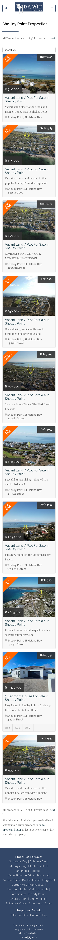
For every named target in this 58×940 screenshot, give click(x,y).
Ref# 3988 (46, 56)
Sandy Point (37, 894)
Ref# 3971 (46, 279)
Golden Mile (19, 884)
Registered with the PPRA (29, 929)
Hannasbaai (36, 884)
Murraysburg (18, 866)
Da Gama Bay (11, 880)
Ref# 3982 (46, 203)
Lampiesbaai (19, 894)
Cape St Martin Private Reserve (28, 875)
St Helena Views (16, 903)
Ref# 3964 (46, 354)
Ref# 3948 (46, 655)
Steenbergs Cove (40, 903)
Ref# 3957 (46, 429)
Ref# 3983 (46, 128)
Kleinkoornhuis (38, 889)
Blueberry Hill (37, 866)
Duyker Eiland (31, 880)
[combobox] (29, 50)
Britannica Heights (28, 870)
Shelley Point (19, 898)
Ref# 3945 (46, 738)
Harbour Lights (17, 889)
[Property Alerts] (5, 8)
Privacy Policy (35, 925)
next (52, 38)
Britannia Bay (38, 861)
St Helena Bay (18, 861)
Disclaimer (19, 925)
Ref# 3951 (46, 580)
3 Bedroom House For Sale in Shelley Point (26, 698)
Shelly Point (37, 898)
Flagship (47, 880)
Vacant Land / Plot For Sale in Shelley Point (27, 99)
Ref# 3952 (46, 504)
